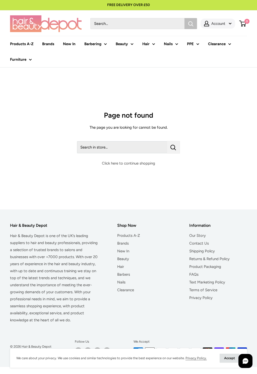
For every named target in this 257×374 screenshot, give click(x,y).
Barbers (123, 274)
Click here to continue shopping (128, 163)
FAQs (194, 274)
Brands (48, 44)
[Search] (190, 23)
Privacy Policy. (196, 358)
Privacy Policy (201, 297)
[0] (243, 24)
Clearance (217, 44)
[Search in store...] (173, 147)
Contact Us (199, 243)
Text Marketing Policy (207, 282)
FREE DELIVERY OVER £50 (128, 5)
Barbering (92, 44)
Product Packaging (205, 266)
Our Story (197, 235)
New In (69, 44)
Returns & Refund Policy (209, 259)
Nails (168, 44)
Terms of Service (203, 290)
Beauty (122, 44)
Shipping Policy (202, 251)
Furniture (18, 59)
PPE (190, 44)
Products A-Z (21, 44)
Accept (229, 358)
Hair (146, 44)
